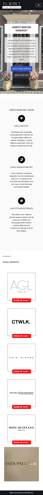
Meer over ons (21, 75)
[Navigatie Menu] (38, 5)
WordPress (28, 493)
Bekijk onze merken (21, 69)
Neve (12, 493)
